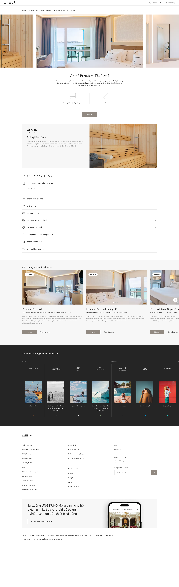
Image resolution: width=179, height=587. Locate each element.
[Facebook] (115, 461)
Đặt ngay (89, 114)
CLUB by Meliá (27, 463)
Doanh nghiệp (73, 469)
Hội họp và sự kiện (74, 487)
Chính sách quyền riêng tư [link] (36, 535)
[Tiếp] (41, 162)
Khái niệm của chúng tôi (30, 472)
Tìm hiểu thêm (45, 332)
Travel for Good (27, 481)
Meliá (24, 10)
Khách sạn (31, 10)
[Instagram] (119, 461)
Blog (23, 467)
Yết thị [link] (24, 535)
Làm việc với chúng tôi (29, 485)
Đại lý (70, 482)
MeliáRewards (27, 454)
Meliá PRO (71, 473)
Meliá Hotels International (30, 449)
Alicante (48, 10)
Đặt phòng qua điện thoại (76, 458)
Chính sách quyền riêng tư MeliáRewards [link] (60, 535)
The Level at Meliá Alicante (61, 10)
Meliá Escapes (27, 458)
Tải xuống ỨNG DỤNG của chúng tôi (42, 521)
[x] (124, 461)
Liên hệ (116, 445)
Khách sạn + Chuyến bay (76, 454)
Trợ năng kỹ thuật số (106, 535)
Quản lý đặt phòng (74, 449)
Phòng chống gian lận (29, 490)
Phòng (73, 10)
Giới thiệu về (27, 445)
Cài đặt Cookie (94, 535)
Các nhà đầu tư (27, 476)
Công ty (70, 478)
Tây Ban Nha (40, 10)
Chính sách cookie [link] (81, 535)
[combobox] (161, 2)
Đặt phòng (72, 445)
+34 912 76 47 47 (119, 449)
